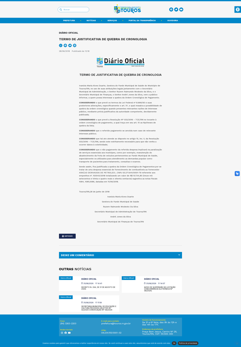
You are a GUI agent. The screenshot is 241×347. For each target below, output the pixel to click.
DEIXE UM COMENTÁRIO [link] (77, 255)
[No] (237, 343)
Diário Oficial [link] (89, 279)
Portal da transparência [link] (142, 20)
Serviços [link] (112, 20)
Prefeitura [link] (69, 20)
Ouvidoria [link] (172, 20)
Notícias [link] (91, 20)
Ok (174, 343)
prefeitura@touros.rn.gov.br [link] (116, 323)
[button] (60, 45)
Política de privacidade (188, 343)
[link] (237, 9)
